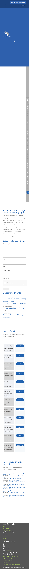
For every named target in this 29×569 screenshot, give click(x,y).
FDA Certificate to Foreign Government (12, 564)
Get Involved (6, 528)
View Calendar (6, 317)
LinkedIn (8, 546)
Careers (5, 538)
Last (4, 266)
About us (5, 534)
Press (4, 540)
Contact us (5, 536)
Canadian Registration (8, 560)
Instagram (8, 550)
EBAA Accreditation (7, 558)
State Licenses (6, 562)
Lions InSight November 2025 (15, 478)
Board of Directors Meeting (15, 299)
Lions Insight (28, 100)
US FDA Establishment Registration (11, 556)
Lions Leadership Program (16, 308)
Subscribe (6, 289)
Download (20, 355)
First (4, 259)
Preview (20, 346)
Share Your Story (7, 530)
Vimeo (7, 548)
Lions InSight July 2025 (14, 480)
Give (4, 526)
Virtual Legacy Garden (18, 2)
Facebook (8, 544)
